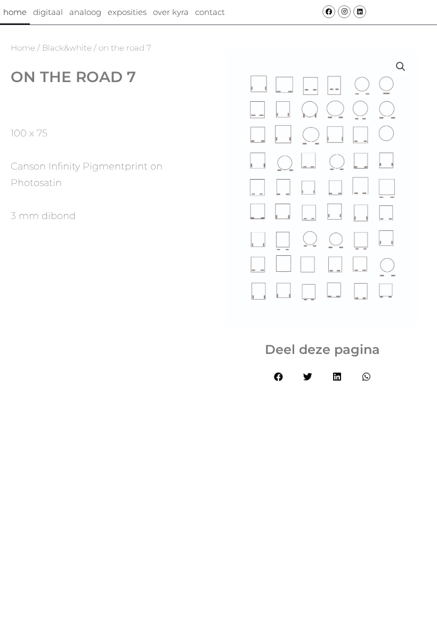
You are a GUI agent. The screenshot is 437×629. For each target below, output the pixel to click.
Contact (210, 12)
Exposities (127, 12)
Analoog (85, 12)
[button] (278, 377)
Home (15, 12)
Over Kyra (171, 12)
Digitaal (48, 12)
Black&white (67, 48)
